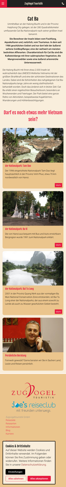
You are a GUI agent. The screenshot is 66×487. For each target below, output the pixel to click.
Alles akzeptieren (39, 478)
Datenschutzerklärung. (34, 464)
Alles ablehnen (16, 478)
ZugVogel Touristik (34, 3)
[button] (3, 3)
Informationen (13, 427)
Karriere (10, 433)
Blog (8, 430)
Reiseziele (10, 420)
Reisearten (11, 423)
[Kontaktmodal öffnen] (62, 4)
